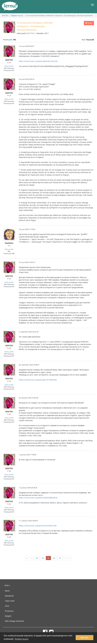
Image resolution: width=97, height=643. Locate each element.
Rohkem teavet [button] (21, 639)
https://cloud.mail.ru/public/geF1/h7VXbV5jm (38, 380)
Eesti (7, 585)
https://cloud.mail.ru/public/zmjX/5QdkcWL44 (38, 497)
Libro (7, 606)
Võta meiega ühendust (14, 621)
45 (48, 558)
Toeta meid (9, 601)
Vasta (89, 23)
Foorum (5, 15)
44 (43, 558)
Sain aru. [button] (84, 638)
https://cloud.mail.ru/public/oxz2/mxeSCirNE (38, 525)
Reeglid (8, 616)
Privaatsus (9, 611)
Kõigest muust (17, 15)
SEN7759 (30, 33)
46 (54, 558)
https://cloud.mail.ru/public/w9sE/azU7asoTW (38, 61)
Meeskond (9, 596)
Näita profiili (9, 66)
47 (60, 558)
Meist (7, 591)
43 (37, 558)
